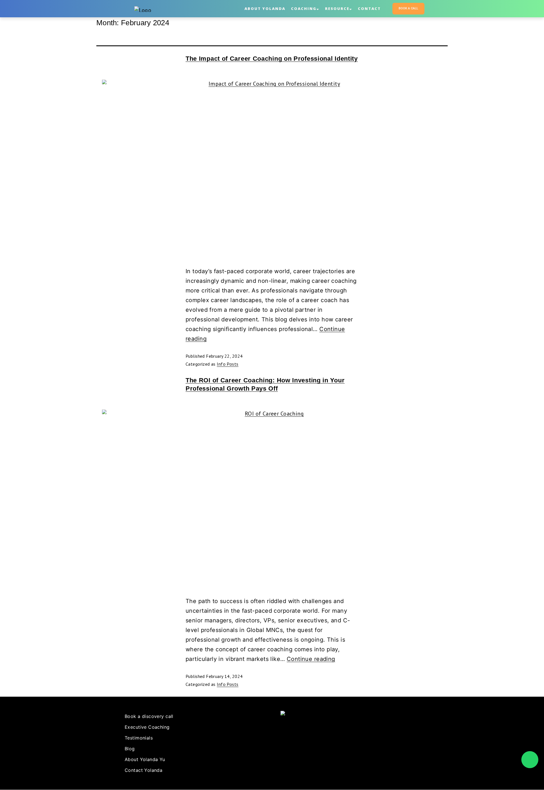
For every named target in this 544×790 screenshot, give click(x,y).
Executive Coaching (147, 727)
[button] (408, 8)
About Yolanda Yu (145, 759)
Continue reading (311, 659)
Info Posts (227, 364)
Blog (130, 748)
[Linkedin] (285, 745)
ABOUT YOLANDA (265, 8)
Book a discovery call (149, 716)
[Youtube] (297, 745)
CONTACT (369, 8)
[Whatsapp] (529, 759)
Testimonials (139, 738)
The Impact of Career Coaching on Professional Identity (272, 58)
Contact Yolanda (143, 770)
